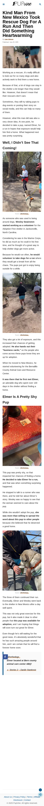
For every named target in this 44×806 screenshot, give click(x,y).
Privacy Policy (19, 797)
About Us (8, 797)
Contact (27, 800)
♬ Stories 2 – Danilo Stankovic (21, 670)
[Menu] (3, 4)
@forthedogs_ (24, 214)
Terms (29, 797)
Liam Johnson (9, 39)
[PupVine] (21, 4)
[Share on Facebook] (5, 656)
